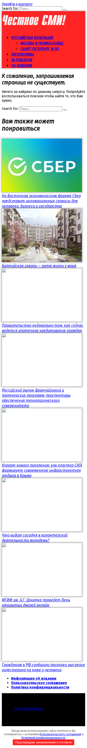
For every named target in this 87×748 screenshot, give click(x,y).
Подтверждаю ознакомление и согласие (43, 742)
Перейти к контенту (17, 4)
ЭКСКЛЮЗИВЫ (22, 54)
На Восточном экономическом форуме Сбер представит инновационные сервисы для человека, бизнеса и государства (41, 201)
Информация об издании (33, 678)
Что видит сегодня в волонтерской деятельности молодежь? (35, 538)
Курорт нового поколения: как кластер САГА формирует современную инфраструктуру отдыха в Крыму (42, 470)
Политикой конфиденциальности (43, 737)
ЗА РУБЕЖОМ (21, 60)
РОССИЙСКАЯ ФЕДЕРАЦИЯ (32, 37)
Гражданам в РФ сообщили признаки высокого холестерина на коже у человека (43, 667)
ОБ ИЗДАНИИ (21, 65)
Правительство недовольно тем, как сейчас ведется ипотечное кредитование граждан (42, 328)
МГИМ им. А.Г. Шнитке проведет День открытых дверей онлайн (36, 602)
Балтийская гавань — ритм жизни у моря (39, 265)
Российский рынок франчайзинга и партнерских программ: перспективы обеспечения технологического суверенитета (36, 398)
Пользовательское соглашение (39, 682)
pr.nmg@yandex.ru (28, 708)
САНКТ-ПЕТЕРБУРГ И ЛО (39, 48)
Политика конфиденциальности (40, 687)
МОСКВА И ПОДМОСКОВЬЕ (41, 43)
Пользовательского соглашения (60, 734)
